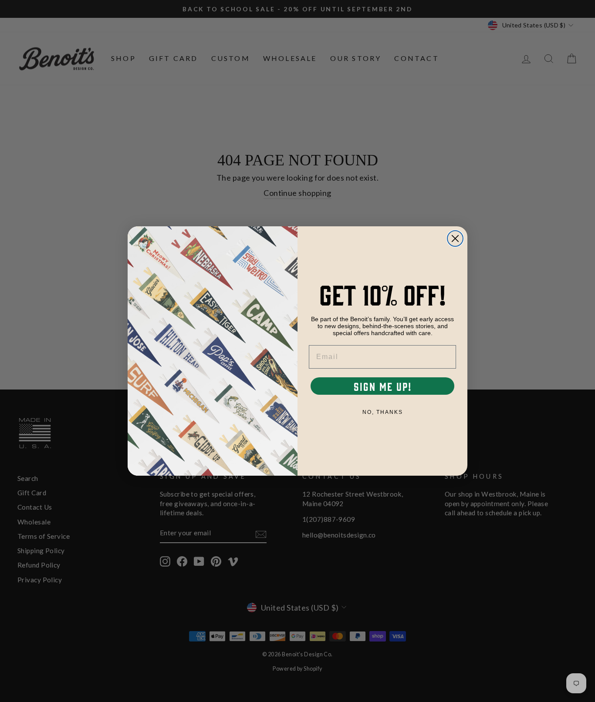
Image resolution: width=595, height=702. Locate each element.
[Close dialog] (455, 238)
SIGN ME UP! (383, 386)
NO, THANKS (382, 412)
